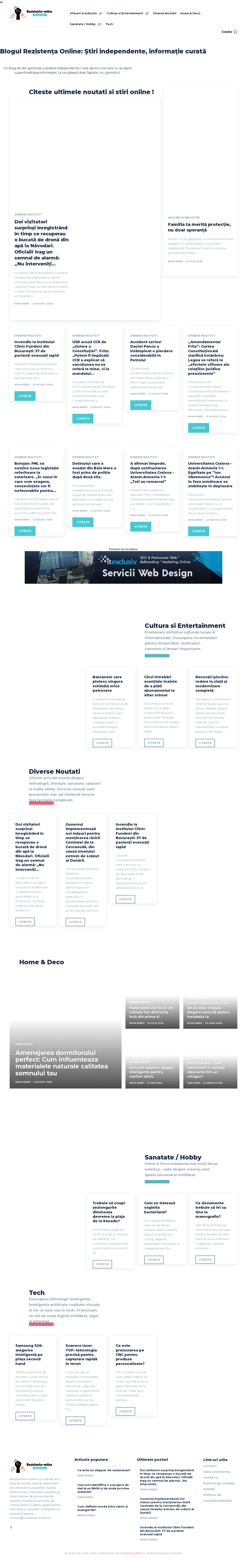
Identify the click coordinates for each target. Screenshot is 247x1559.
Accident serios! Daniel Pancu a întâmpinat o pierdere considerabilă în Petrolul (151, 351)
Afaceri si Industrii (184, 217)
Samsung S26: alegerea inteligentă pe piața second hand (29, 1355)
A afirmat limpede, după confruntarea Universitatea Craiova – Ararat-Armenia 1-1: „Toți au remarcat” (152, 472)
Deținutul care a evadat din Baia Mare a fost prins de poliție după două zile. (94, 470)
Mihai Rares (22, 303)
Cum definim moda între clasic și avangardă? (102, 1508)
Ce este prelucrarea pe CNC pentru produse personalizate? (130, 1355)
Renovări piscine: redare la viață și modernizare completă (212, 684)
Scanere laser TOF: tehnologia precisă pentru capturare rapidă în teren (81, 1355)
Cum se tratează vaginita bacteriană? (159, 1207)
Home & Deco (23, 1044)
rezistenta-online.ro (132, 1553)
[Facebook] (11, 1527)
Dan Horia (85, 1475)
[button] (229, 32)
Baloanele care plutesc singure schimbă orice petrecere (108, 684)
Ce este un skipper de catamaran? (104, 1470)
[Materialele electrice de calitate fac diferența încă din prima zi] (152, 1001)
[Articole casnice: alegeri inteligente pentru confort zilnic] (152, 1061)
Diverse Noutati (27, 214)
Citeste (25, 396)
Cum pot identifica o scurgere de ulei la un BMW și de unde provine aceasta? (103, 1488)
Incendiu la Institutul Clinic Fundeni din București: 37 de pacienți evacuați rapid (36, 349)
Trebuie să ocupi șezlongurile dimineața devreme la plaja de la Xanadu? (109, 1212)
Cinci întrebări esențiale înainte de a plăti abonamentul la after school (160, 686)
